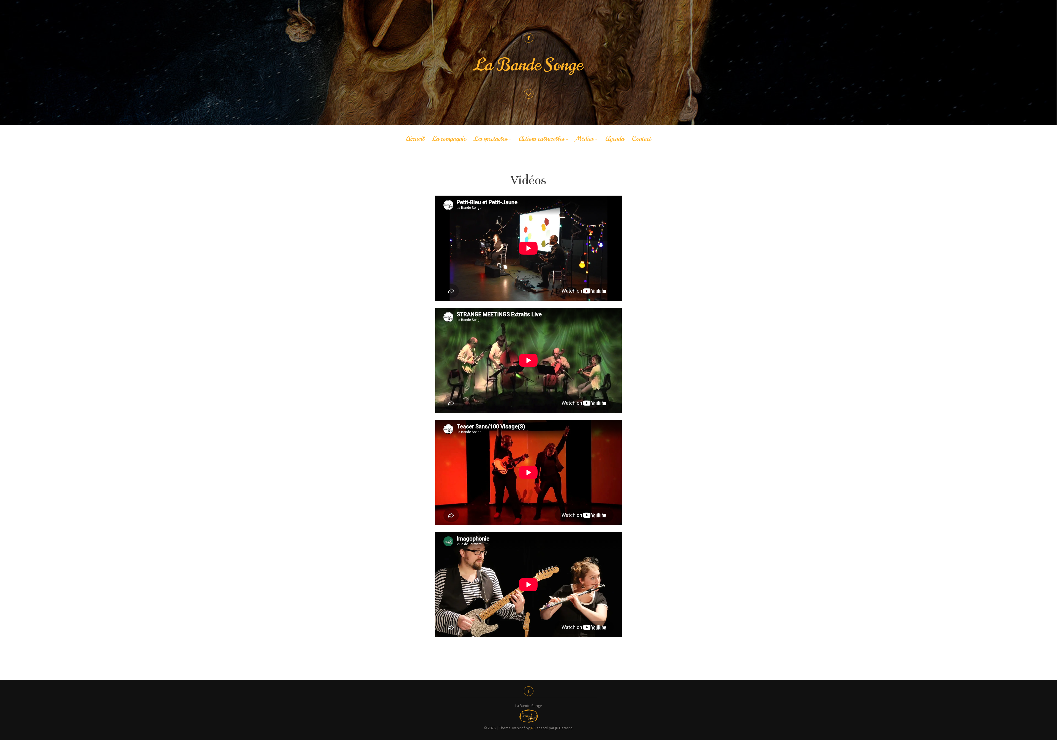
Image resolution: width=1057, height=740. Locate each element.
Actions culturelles (541, 138)
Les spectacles (490, 138)
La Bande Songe (528, 64)
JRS (533, 727)
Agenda (614, 138)
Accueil (415, 138)
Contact (641, 138)
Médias (585, 138)
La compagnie (449, 138)
